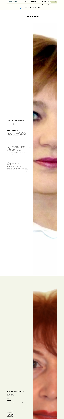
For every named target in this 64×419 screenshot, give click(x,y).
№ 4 (28, 143)
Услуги (11, 4)
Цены (16, 4)
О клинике (22, 4)
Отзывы (38, 4)
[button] (53, 2)
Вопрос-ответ (51, 4)
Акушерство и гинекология (11, 176)
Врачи (27, 4)
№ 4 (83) (17, 166)
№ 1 (19, 137)
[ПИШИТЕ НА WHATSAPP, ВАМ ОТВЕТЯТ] (25, 1)
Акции (32, 4)
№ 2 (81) (17, 159)
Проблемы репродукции (11, 137)
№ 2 (24, 150)
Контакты (44, 4)
